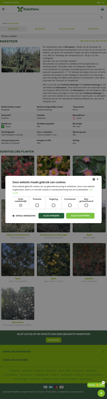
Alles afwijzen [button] (51, 215)
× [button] (97, 179)
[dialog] (53, 199)
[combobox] (94, 179)
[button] (24, 215)
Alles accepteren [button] (80, 215)
